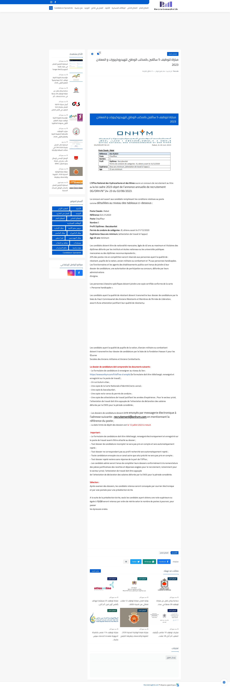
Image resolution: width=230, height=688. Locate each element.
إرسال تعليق (171, 657)
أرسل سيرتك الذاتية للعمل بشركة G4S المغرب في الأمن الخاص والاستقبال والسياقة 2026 (60, 107)
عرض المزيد (95, 570)
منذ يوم (64, 142)
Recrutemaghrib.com (151, 684)
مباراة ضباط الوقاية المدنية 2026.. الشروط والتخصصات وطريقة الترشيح (134, 634)
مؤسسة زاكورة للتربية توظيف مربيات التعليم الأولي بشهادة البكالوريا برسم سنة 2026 (60, 120)
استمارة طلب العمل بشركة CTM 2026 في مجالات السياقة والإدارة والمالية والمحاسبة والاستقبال (60, 148)
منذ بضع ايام (173, 597)
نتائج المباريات (61, 248)
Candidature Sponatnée (63, 8)
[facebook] (55, 2)
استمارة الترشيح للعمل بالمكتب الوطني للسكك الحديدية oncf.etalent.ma (60, 188)
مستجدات (77, 243)
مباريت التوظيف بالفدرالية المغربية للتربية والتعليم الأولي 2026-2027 (60, 134)
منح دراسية (79, 8)
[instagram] (51, 2)
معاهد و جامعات (62, 243)
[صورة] (76, 63)
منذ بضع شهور (62, 182)
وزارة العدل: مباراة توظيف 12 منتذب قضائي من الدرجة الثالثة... (134, 602)
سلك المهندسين (75, 238)
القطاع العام (144, 8)
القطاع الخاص (132, 8)
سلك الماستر (60, 233)
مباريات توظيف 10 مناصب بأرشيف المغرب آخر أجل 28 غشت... (165, 634)
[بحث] (51, 8)
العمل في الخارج (97, 8)
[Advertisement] (115, 31)
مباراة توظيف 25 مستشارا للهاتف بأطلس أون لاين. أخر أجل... (105, 602)
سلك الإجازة (59, 228)
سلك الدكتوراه (75, 233)
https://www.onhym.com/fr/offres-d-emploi (110, 374)
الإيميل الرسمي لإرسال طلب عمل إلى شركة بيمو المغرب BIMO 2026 (60, 161)
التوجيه (86, 8)
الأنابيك (107, 8)
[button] (164, 561)
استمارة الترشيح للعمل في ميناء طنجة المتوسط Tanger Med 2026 (60, 67)
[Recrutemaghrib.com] (166, 6)
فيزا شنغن (59, 238)
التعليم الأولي (63, 208)
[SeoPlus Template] (177, 684)
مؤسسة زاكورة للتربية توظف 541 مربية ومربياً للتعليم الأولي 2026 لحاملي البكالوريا (60, 80)
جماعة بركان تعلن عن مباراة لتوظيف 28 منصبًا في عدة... (167, 602)
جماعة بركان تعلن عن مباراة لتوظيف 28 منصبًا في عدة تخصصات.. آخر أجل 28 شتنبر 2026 (60, 94)
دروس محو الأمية (74, 228)
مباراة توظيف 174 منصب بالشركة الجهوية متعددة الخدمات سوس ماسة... (105, 636)
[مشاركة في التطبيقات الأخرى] (126, 562)
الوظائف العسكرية (119, 8)
